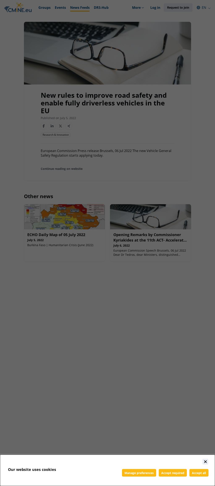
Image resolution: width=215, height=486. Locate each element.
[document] (107, 470)
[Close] (205, 462)
